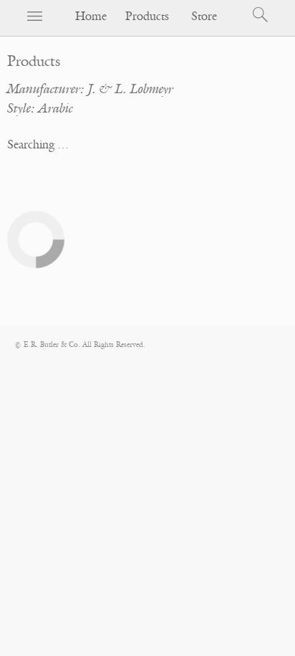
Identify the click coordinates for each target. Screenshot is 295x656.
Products (147, 16)
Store (204, 16)
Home (91, 16)
